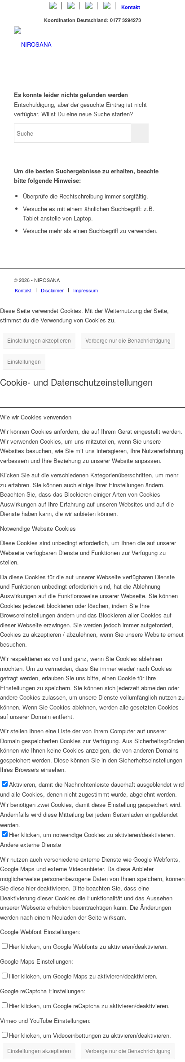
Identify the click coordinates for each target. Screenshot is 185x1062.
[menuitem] (53, 5)
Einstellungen (24, 361)
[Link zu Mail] (164, 279)
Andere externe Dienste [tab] (30, 844)
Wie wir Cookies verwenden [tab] (35, 417)
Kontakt (130, 7)
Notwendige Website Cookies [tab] (38, 528)
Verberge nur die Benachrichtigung (128, 340)
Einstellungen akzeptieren (39, 340)
